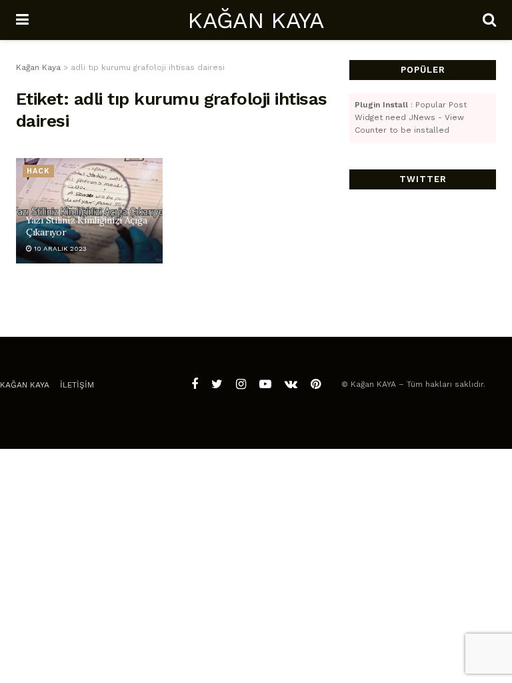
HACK (38, 171)
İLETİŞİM (77, 385)
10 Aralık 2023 (59, 248)
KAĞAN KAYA (255, 20)
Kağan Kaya (24, 385)
